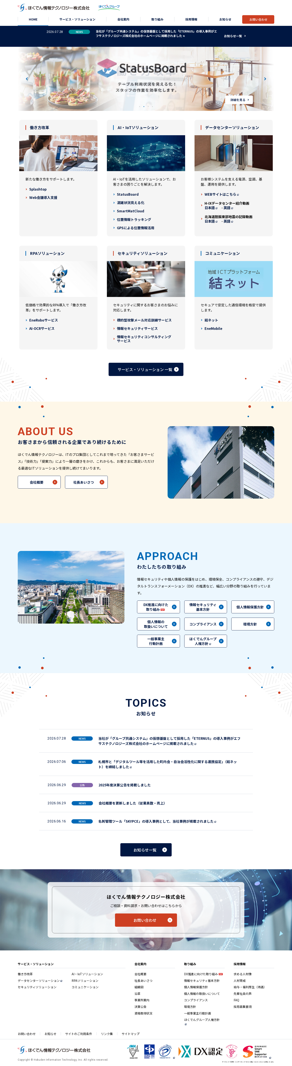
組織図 (138, 987)
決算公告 (140, 1006)
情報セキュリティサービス (137, 328)
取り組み (190, 964)
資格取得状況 (143, 1013)
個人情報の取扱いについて (156, 624)
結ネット (211, 320)
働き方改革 (25, 974)
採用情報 (240, 964)
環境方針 (250, 624)
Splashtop (38, 189)
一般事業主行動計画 (155, 641)
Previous (27, 79)
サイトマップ (131, 1034)
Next (264, 79)
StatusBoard (128, 194)
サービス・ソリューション (36, 964)
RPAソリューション (85, 980)
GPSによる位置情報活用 (135, 228)
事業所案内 (141, 1000)
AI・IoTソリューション (87, 974)
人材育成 (240, 980)
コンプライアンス (203, 624)
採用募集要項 (243, 1006)
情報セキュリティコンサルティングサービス (144, 339)
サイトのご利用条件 (78, 1034)
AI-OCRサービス (42, 328)
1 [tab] (139, 106)
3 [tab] (148, 106)
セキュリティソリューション (37, 987)
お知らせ (50, 1034)
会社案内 (140, 964)
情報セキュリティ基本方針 (203, 607)
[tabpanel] (146, 79)
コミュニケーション (85, 987)
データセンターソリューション (39, 980)
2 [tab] (144, 106)
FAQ (236, 1000)
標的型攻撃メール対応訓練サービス (144, 320)
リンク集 (107, 1034)
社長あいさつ (83, 482)
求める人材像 (243, 974)
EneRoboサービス (43, 320)
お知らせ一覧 (233, 36)
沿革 (137, 993)
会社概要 (36, 482)
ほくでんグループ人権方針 (202, 1020)
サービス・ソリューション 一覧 (145, 369)
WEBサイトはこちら (220, 194)
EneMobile (213, 328)
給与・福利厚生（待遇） (250, 987)
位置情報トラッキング (134, 219)
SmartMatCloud (130, 211)
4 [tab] (152, 106)
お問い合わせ (144, 920)
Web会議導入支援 (43, 197)
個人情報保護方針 (250, 606)
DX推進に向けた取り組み (201, 974)
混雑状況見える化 (130, 203)
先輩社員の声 (243, 993)
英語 (227, 208)
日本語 (210, 208)
